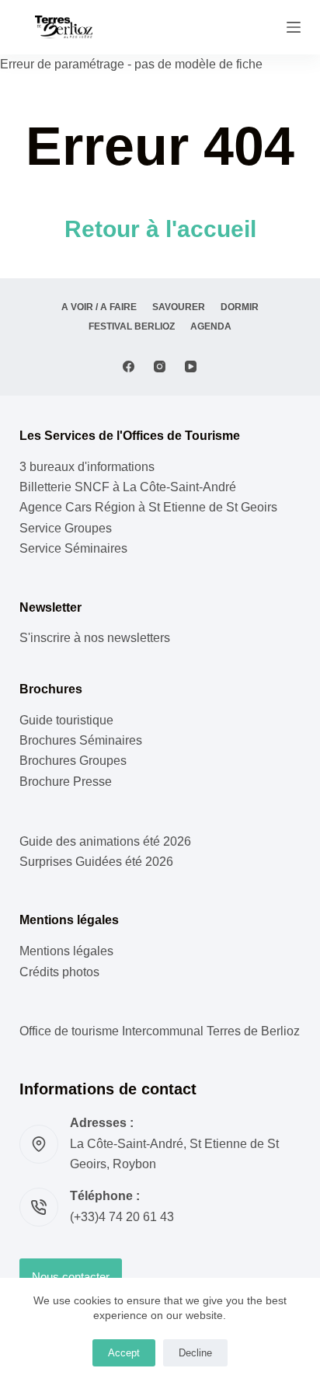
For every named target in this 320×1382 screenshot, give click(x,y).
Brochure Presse (65, 781)
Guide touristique (66, 720)
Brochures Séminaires (80, 740)
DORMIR (240, 307)
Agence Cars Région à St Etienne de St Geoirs (148, 507)
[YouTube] (191, 366)
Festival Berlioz (132, 326)
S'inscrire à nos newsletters (94, 637)
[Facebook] (128, 366)
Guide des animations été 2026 (105, 841)
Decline (195, 1353)
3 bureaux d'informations (87, 466)
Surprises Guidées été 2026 (96, 861)
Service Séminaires (73, 548)
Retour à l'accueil (160, 229)
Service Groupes (65, 528)
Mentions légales (66, 951)
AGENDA (210, 326)
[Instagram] (159, 366)
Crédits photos (59, 972)
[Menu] (294, 27)
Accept (124, 1353)
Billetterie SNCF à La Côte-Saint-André (127, 487)
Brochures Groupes (73, 760)
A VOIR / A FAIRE (99, 307)
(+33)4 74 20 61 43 (122, 1216)
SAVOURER (178, 307)
